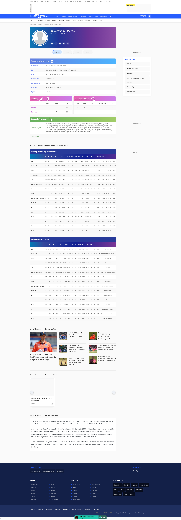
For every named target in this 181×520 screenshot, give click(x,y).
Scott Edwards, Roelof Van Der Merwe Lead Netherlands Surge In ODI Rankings (43, 357)
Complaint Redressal (76, 509)
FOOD (60, 1)
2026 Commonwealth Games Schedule (135, 80)
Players (46, 24)
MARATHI (110, 1)
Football (63, 16)
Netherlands (54, 34)
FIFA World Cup (131, 64)
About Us (40, 509)
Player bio (57, 52)
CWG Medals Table (132, 68)
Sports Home (33, 24)
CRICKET (55, 1)
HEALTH (72, 1)
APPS (93, 1)
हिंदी (45, 1)
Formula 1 (83, 16)
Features (88, 20)
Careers (87, 509)
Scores (40, 20)
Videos (80, 20)
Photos (74, 20)
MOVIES (49, 1)
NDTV (31, 1)
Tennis (90, 16)
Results (61, 20)
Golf (96, 16)
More (101, 20)
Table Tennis (129, 494)
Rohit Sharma (131, 91)
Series (47, 20)
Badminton (103, 16)
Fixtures (54, 20)
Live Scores (34, 484)
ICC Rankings (131, 87)
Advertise (32, 509)
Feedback (49, 509)
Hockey (134, 485)
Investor (65, 509)
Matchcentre (76, 499)
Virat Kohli (130, 73)
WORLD (36, 1)
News (68, 20)
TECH (76, 1)
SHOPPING (87, 1)
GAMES (81, 1)
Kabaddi (129, 489)
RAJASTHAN (99, 1)
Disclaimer (58, 509)
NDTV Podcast (72, 16)
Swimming (117, 494)
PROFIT (41, 1)
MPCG (105, 1)
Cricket (56, 16)
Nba (122, 489)
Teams (95, 20)
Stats (87, 52)
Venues (33, 499)
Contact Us (96, 509)
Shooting (139, 489)
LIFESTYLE (66, 1)
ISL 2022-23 (76, 484)
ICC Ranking (54, 499)
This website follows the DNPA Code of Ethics (102, 513)
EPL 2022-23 (96, 484)
